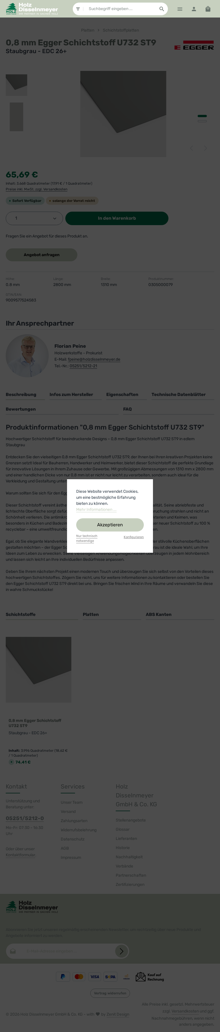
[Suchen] (162, 9)
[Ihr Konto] (193, 8)
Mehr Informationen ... (96, 509)
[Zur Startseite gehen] (32, 9)
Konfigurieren (134, 537)
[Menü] (179, 8)
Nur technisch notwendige (86, 538)
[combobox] (119, 9)
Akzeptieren (110, 524)
